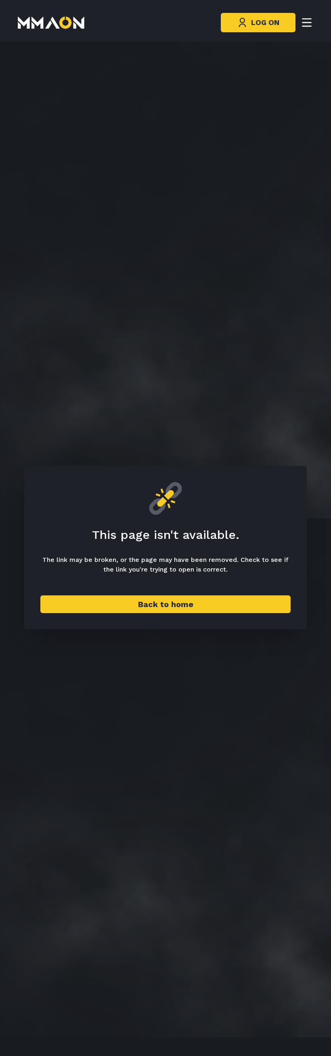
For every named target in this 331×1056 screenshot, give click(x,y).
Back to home (165, 604)
